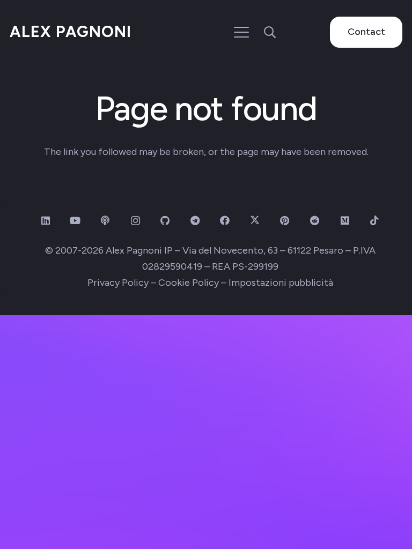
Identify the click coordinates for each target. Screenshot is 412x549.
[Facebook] (225, 221)
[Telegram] (195, 221)
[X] (255, 221)
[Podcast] (105, 221)
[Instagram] (135, 221)
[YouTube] (75, 221)
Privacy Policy (118, 282)
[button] (241, 32)
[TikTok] (375, 221)
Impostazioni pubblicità (281, 282)
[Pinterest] (285, 221)
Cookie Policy (188, 282)
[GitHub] (165, 221)
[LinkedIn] (45, 221)
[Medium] (345, 221)
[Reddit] (315, 221)
